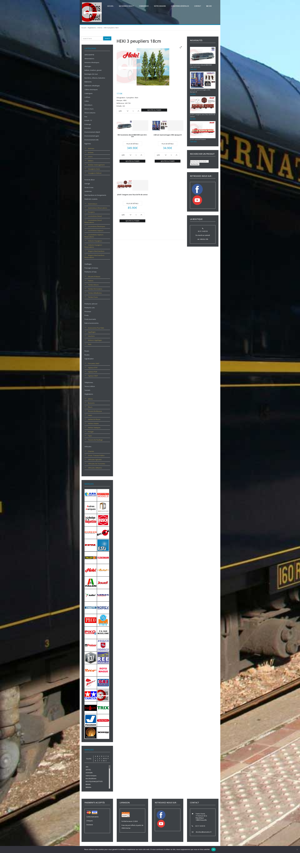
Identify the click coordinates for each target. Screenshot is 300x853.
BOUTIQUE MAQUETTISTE (94, 781)
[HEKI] (90, 570)
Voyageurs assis (94, 169)
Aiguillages (92, 332)
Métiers (90, 161)
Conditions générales (180, 6)
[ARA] (90, 495)
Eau (85, 116)
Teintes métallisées (95, 293)
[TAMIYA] (90, 695)
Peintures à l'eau (90, 272)
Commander (144, 6)
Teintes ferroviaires (95, 289)
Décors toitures (89, 113)
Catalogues (88, 93)
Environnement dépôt (92, 132)
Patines (90, 281)
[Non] (297, 849)
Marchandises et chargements (95, 195)
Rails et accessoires (91, 323)
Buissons (91, 403)
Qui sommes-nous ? (126, 6)
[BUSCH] (103, 520)
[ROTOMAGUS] (103, 670)
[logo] (92, 12)
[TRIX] (103, 708)
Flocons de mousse (95, 411)
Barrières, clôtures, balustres (94, 78)
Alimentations (89, 59)
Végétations (92, 28)
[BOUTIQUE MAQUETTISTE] (90, 520)
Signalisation (89, 359)
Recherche (195, 164)
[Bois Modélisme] (103, 507)
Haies (90, 415)
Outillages (88, 264)
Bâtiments (88, 82)
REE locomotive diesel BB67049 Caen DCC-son (132, 136)
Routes (87, 355)
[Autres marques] (90, 507)
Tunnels (87, 390)
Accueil (110, 6)
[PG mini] (103, 620)
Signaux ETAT (93, 368)
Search (107, 38)
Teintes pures (93, 297)
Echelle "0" (88, 120)
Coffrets (87, 97)
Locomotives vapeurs (95, 230)
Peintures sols (89, 308)
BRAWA (88, 784)
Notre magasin (160, 6)
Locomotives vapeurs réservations (93, 236)
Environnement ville (91, 140)
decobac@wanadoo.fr (204, 832)
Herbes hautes (93, 423)
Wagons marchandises (96, 251)
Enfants (91, 152)
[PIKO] (90, 632)
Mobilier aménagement (96, 165)
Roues (86, 351)
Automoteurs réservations (97, 208)
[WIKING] (103, 720)
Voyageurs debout (94, 173)
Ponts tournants (90, 319)
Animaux (91, 148)
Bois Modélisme (91, 779)
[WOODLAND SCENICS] (90, 733)
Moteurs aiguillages (95, 340)
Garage (87, 184)
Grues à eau (88, 187)
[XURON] (103, 733)
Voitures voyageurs (95, 241)
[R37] (90, 658)
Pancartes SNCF (93, 363)
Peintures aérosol (90, 304)
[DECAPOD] (103, 532)
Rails (89, 344)
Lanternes (88, 191)
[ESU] (103, 545)
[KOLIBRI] (90, 595)
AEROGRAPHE (89, 55)
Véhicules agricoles (95, 459)
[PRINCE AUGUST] (103, 645)
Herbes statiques (94, 427)
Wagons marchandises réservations (94, 256)
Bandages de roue (91, 74)
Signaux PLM (92, 372)
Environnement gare (91, 136)
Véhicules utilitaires (95, 468)
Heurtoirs (91, 336)
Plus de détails (132, 144)
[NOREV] (103, 607)
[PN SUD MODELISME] (103, 632)
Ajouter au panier (154, 110)
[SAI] (103, 683)
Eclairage (87, 124)
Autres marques (91, 776)
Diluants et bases (94, 277)
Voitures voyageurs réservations (93, 246)
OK (213, 849)
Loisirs (90, 157)
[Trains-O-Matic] (90, 708)
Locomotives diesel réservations (93, 221)
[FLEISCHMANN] (103, 557)
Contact (197, 6)
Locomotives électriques (96, 226)
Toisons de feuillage (95, 440)
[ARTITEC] (103, 495)
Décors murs (89, 109)
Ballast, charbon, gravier (93, 70)
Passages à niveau (91, 268)
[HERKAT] (103, 570)
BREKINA (88, 787)
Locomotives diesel (95, 216)
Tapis (90, 436)
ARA (87, 767)
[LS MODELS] (103, 595)
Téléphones (88, 382)
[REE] (103, 658)
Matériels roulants (91, 199)
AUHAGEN (89, 773)
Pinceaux (87, 311)
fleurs (90, 407)
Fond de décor (89, 180)
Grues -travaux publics (96, 455)
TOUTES (88, 759)
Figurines (87, 144)
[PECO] (90, 620)
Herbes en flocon (94, 419)
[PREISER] (90, 645)
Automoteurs (92, 204)
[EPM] (90, 545)
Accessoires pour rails (96, 328)
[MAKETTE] (90, 607)
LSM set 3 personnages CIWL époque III (168, 135)
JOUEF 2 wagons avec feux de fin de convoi (132, 195)
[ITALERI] (90, 582)
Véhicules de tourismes (96, 464)
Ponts (86, 315)
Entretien (87, 128)
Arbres (100, 28)
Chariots (91, 451)
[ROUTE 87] (90, 683)
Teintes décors (93, 285)
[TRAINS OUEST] (103, 695)
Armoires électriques (91, 62)
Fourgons (91, 212)
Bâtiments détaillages (92, 86)
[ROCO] (90, 670)
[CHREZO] (90, 532)
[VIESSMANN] (90, 720)
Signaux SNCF (93, 376)
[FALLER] (90, 557)
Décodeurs (88, 105)
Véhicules (87, 446)
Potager (91, 432)
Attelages (87, 66)
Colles (86, 101)
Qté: (120, 111)
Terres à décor (89, 386)
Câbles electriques (91, 89)
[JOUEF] (103, 582)
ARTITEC (88, 770)
